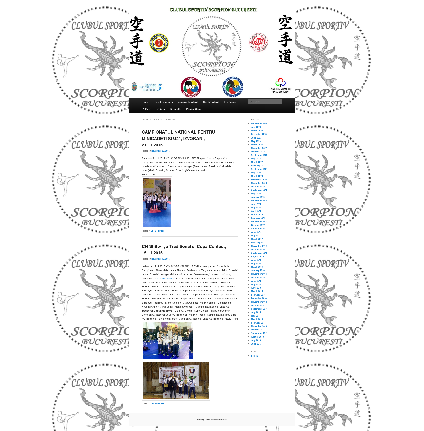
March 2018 (257, 214)
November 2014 (259, 301)
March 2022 (257, 162)
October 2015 (258, 277)
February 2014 (258, 322)
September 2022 (259, 155)
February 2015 (258, 294)
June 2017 (256, 231)
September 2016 (259, 252)
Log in (254, 355)
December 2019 (259, 179)
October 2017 (258, 224)
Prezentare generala (163, 101)
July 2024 (256, 127)
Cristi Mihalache (165, 278)
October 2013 (258, 329)
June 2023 (256, 137)
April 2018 (256, 210)
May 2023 (256, 141)
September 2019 (259, 189)
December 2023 (259, 134)
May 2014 (256, 315)
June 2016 (256, 259)
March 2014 (257, 319)
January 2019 (258, 197)
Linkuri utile (175, 108)
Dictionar (161, 108)
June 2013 (256, 343)
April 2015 (256, 287)
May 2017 (256, 235)
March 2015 (257, 291)
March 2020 (257, 176)
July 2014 (256, 312)
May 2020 (256, 172)
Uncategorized (157, 230)
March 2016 (257, 266)
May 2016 (256, 263)
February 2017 (258, 242)
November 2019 (259, 183)
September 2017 (259, 228)
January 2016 (258, 270)
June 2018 (256, 203)
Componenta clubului (188, 101)
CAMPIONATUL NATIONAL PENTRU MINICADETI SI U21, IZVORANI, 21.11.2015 (178, 138)
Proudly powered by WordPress (212, 419)
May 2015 (256, 284)
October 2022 (258, 151)
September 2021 (259, 169)
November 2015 (259, 273)
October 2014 (258, 305)
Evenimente (230, 101)
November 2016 (259, 245)
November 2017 (259, 221)
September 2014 (259, 308)
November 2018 (259, 200)
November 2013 (259, 326)
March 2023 (257, 144)
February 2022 (258, 165)
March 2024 (257, 130)
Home (145, 101)
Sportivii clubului (211, 101)
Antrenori (147, 108)
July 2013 (256, 340)
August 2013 (257, 336)
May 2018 (256, 207)
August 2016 (257, 256)
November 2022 (259, 148)
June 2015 (256, 280)
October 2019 (258, 186)
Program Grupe (193, 108)
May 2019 (256, 193)
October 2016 (258, 249)
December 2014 (259, 298)
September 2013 (259, 333)
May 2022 (256, 158)
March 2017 (257, 238)
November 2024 (259, 123)
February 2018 (258, 217)
